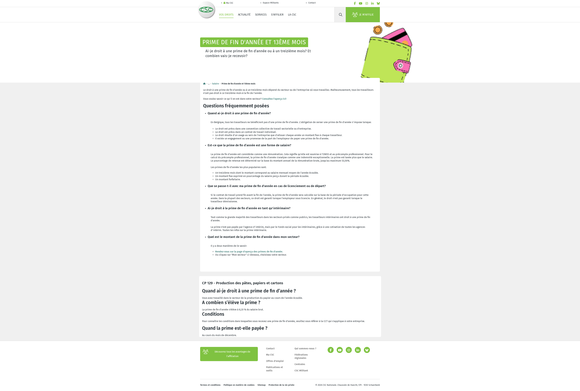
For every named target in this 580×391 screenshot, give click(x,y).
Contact (312, 3)
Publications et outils (274, 369)
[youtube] (360, 3)
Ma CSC (229, 3)
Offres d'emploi (275, 361)
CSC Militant (301, 370)
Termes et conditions (210, 385)
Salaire (215, 83)
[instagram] (367, 3)
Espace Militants (271, 3)
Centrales (300, 364)
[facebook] (354, 3)
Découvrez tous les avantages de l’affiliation (232, 354)
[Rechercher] (341, 14)
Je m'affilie (366, 14)
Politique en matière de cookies (239, 385)
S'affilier (277, 14)
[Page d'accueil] (204, 83)
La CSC (292, 14)
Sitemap (262, 385)
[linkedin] (372, 3)
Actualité (244, 14)
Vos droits (226, 14)
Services (261, 14)
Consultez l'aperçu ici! (274, 98)
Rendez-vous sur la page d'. (249, 251)
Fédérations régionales (301, 356)
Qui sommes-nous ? (305, 348)
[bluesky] (378, 3)
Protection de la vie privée (281, 385)
